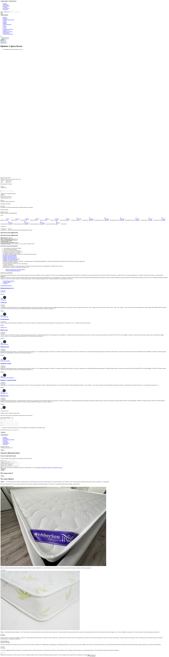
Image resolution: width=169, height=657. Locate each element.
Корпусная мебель (7, 24)
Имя (1, 460)
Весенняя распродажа (8, 34)
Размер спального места (6, 198)
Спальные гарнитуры (8, 29)
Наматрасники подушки (8, 19)
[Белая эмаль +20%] (57, 219)
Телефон (2, 462)
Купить (2, 194)
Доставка (5, 7)
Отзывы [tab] (5, 283)
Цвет (2, 215)
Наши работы (6, 5)
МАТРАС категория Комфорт (10, 255)
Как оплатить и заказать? (8, 439)
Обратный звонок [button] (12, 1)
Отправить (3, 468)
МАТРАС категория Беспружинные (11, 258)
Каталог (5, 3)
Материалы (5, 4)
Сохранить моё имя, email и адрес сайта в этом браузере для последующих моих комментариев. (23, 427)
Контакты (5, 9)
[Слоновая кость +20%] (79, 219)
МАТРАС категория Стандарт (10, 256)
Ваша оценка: (4, 417)
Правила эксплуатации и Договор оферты (15, 269)
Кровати (5, 17)
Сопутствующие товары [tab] (8, 281)
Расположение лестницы (7, 184)
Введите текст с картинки (6, 464)
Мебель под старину (7, 31)
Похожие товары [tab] (7, 282)
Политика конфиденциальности (13, 270)
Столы (4, 25)
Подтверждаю (92, 655)
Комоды (5, 22)
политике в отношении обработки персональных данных (49, 467)
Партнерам (5, 442)
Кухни (4, 28)
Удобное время (4, 463)
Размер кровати (4, 196)
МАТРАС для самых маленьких (10, 260)
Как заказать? (6, 8)
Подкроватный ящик (6, 203)
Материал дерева (4, 209)
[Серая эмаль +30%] (68, 219)
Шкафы (5, 23)
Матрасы (5, 18)
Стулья (4, 26)
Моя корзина (3, 41)
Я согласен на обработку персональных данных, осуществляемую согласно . (32, 467)
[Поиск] (2, 13)
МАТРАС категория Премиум (10, 257)
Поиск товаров (4, 11)
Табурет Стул (6, 30)
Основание (3, 226)
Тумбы (4, 20)
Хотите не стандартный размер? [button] (8, 193)
